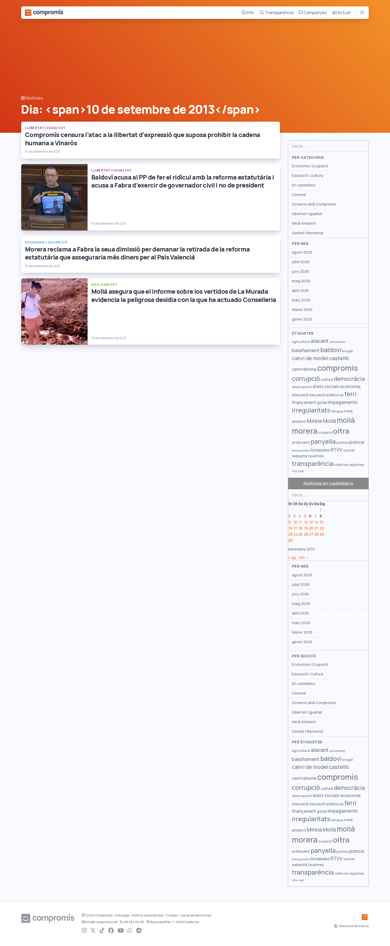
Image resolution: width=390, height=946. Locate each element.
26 (306, 534)
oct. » (304, 557)
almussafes (337, 342)
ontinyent (301, 442)
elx (341, 395)
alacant (320, 341)
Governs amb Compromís (314, 204)
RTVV (337, 450)
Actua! (344, 12)
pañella (342, 442)
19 (306, 528)
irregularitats (311, 410)
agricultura (301, 341)
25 (300, 534)
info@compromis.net (101, 922)
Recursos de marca (354, 926)
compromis (337, 368)
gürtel (322, 402)
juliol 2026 (301, 261)
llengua (337, 411)
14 (316, 522)
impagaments (343, 402)
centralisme (304, 369)
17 (295, 528)
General (299, 194)
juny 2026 (300, 271)
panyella (323, 441)
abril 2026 (300, 290)
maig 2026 (301, 281)
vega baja (356, 464)
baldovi (330, 350)
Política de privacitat (147, 915)
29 (322, 534)
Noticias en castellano (328, 483)
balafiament (305, 350)
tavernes (316, 456)
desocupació (302, 387)
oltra (341, 431)
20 (311, 528)
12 (306, 522)
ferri (350, 394)
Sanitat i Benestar (307, 233)
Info (250, 12)
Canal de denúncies (195, 915)
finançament (304, 402)
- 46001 (174, 922)
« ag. (292, 557)
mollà (346, 420)
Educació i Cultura (307, 175)
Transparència (278, 12)
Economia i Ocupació (310, 166)
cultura (327, 379)
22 (322, 528)
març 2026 (301, 300)
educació (300, 394)
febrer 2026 (302, 309)
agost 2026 (302, 252)
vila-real (298, 471)
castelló (339, 358)
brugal (347, 351)
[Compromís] (44, 12)
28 (316, 534)
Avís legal (122, 915)
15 (321, 522)
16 (290, 528)
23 (290, 534)
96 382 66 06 (134, 922)
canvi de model (310, 358)
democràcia (349, 378)
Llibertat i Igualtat (307, 213)
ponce (356, 442)
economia (350, 386)
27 (311, 534)
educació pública (324, 395)
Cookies (172, 915)
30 (290, 540)
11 (300, 522)
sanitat (349, 450)
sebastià (299, 456)
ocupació (325, 433)
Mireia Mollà (321, 420)
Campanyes (315, 12)
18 (300, 528)
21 (316, 528)
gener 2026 (302, 319)
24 (295, 534)
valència (341, 464)
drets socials (326, 386)
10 (295, 522)
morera (304, 431)
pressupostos (301, 450)
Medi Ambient (304, 223)
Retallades (320, 450)
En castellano (303, 185)
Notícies (34, 98)
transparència (312, 463)
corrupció (306, 378)
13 (311, 522)
